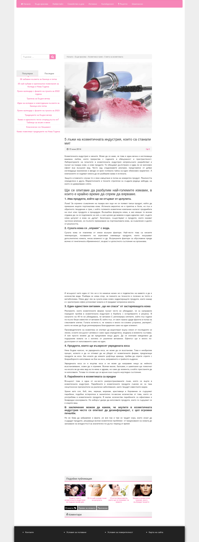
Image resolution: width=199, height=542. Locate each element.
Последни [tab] (49, 73)
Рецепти (123, 3)
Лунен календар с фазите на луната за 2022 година (38, 92)
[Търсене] (52, 56)
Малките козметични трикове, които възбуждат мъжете (141, 500)
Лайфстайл (57, 3)
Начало (27, 3)
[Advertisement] (99, 32)
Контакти (29, 532)
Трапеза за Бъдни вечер (38, 98)
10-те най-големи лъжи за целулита (96, 499)
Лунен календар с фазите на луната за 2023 (38, 110)
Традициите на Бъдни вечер (38, 114)
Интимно (93, 3)
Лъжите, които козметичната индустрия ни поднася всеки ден (75, 500)
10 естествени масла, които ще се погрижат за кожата (119, 500)
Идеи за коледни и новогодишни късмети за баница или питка (38, 104)
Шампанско (137, 3)
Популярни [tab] (27, 73)
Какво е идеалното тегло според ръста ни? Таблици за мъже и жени (38, 121)
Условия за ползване (76, 532)
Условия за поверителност (120, 532)
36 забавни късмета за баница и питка (38, 79)
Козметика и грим (95, 56)
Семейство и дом (76, 3)
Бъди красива (41, 3)
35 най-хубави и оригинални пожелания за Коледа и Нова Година (38, 85)
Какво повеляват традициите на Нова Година (38, 131)
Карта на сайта (156, 532)
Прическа (103, 507)
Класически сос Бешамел (38, 126)
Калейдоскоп (107, 3)
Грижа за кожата (87, 507)
